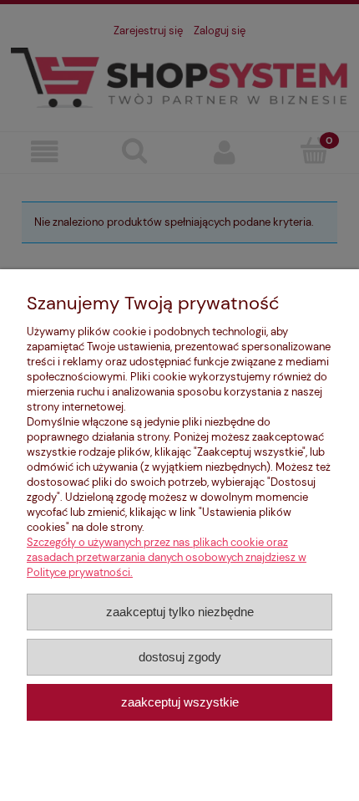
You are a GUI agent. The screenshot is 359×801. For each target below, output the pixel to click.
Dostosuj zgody (180, 657)
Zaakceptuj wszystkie (180, 702)
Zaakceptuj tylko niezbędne (180, 612)
